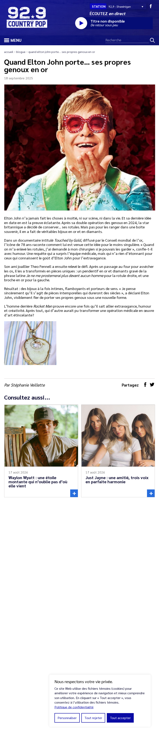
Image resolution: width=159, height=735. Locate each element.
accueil (8, 52)
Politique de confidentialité (74, 707)
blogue (20, 52)
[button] (6, 40)
